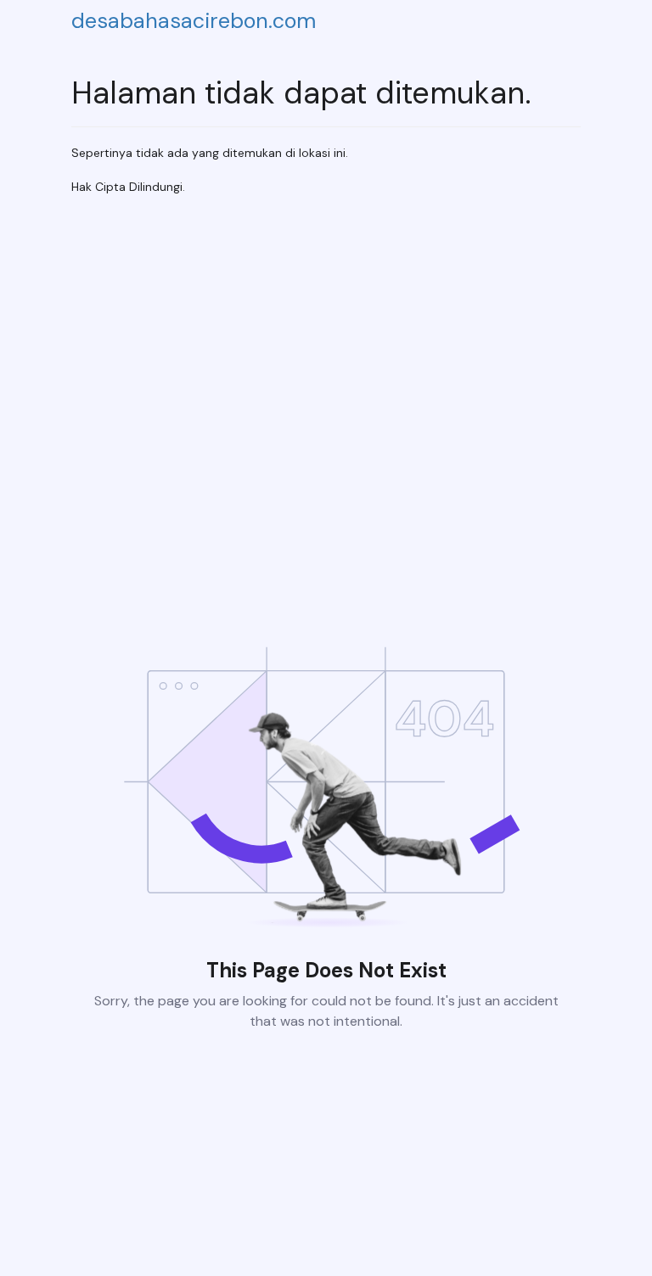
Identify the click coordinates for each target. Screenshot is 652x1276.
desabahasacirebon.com (193, 21)
